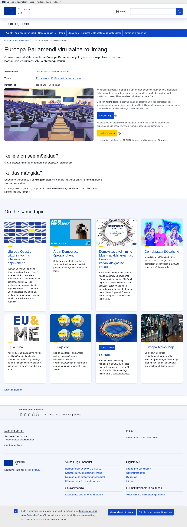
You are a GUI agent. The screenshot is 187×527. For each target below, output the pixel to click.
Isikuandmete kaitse (135, 473)
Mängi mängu (105, 115)
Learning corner (14, 430)
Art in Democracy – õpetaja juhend (67, 253)
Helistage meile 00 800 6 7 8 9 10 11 (83, 469)
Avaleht (9, 33)
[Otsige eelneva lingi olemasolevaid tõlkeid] (115, 115)
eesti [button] (122, 11)
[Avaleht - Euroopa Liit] (17, 11)
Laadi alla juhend (107, 133)
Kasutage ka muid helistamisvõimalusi (84, 473)
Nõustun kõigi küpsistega (122, 512)
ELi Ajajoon (61, 347)
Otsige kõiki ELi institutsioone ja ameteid (145, 495)
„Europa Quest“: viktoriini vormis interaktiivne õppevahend (19, 257)
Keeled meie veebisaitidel (138, 469)
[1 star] (21, 414)
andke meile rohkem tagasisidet (64, 414)
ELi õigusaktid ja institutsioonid (66, 78)
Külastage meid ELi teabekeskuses (82, 481)
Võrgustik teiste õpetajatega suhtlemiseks (101, 33)
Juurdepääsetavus (13, 445)
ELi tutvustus (42, 78)
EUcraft (104, 355)
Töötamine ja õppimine (135, 33)
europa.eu (35, 470)
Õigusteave (131, 477)
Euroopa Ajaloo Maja (160, 347)
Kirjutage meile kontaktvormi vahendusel (85, 477)
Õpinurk (7, 40)
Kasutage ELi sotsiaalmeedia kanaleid (84, 495)
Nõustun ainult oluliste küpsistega (155, 512)
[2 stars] (23, 414)
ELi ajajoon (73, 33)
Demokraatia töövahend (162, 251)
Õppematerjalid (45, 33)
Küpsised (130, 481)
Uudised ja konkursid (25, 33)
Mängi (62, 33)
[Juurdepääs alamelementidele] (56, 33)
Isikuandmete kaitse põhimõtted (141, 437)
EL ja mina (15, 347)
